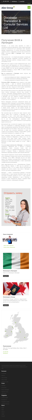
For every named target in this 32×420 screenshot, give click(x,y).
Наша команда (4, 377)
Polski (2, 409)
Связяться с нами (4, 381)
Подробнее (6, 305)
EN (30, 3)
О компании (3, 373)
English (2, 407)
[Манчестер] (20, 332)
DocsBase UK (4, 399)
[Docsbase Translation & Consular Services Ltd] (8, 7)
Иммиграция (3, 393)
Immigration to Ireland (5, 401)
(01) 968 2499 (5, 351)
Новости (3, 375)
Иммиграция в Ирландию (10, 271)
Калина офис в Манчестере (9, 247)
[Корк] (7, 335)
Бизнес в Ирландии (5, 389)
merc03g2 (22, 1)
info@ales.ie (14, 1)
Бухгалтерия (3, 387)
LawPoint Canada (4, 397)
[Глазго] (15, 322)
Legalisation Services (5, 403)
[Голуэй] (6, 331)
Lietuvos (3, 411)
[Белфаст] (12, 327)
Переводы (3, 385)
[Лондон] (25, 337)
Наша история (4, 379)
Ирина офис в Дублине (8, 245)
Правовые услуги (4, 391)
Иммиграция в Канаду (9, 297)
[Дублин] (11, 331)
